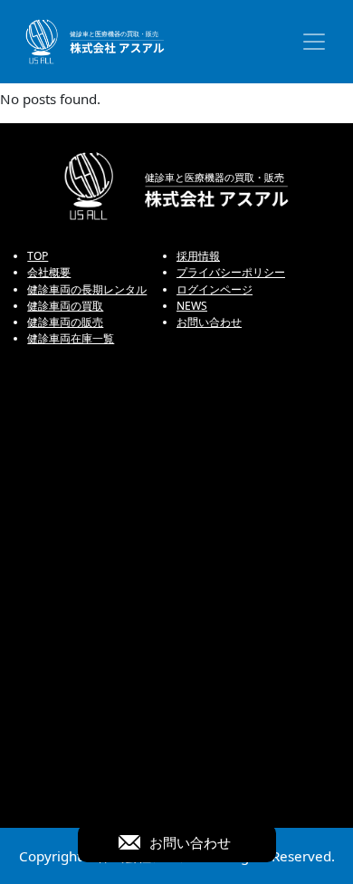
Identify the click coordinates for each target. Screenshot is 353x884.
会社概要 (49, 272)
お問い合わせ (209, 322)
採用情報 (198, 256)
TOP (37, 256)
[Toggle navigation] (314, 41)
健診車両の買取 (65, 305)
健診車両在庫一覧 (70, 338)
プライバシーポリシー (230, 272)
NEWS (191, 305)
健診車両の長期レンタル (87, 289)
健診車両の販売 (65, 322)
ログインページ (214, 289)
